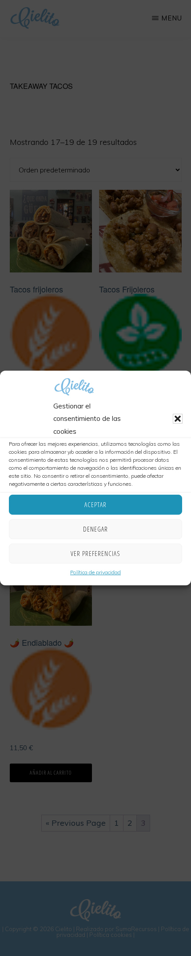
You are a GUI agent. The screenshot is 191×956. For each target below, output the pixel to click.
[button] (177, 419)
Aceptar (95, 504)
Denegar (95, 528)
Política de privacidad (95, 572)
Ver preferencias (95, 553)
